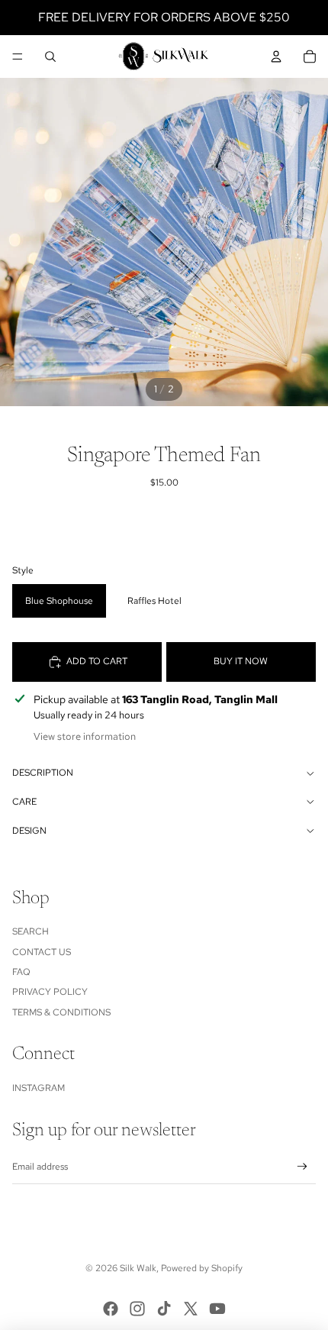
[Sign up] (302, 1167)
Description (42, 773)
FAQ (21, 972)
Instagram (38, 1088)
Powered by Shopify (202, 1268)
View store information (85, 736)
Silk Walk (138, 1268)
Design (29, 831)
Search (30, 931)
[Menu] (17, 56)
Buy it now (241, 661)
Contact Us (41, 952)
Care (24, 802)
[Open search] (50, 56)
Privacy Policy (50, 992)
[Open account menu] (276, 56)
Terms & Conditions (61, 1012)
